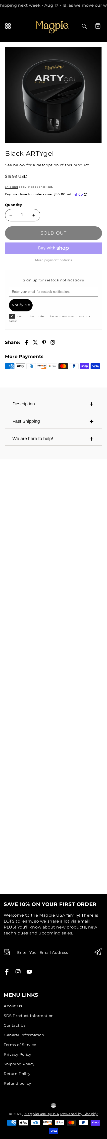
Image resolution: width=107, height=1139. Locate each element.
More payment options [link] (53, 260)
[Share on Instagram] (52, 342)
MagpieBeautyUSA (41, 1114)
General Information (24, 1035)
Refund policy (17, 1083)
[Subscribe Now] (98, 952)
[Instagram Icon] (18, 973)
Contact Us (15, 1025)
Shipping (11, 186)
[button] (97, 26)
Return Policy (17, 1073)
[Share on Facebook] (26, 342)
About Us (13, 1006)
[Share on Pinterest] (44, 342)
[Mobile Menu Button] (8, 26)
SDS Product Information (29, 1015)
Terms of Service (20, 1044)
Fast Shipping (26, 421)
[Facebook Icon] (7, 973)
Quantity (13, 205)
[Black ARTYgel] (53, 95)
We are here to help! (32, 438)
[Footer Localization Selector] (53, 1105)
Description (23, 403)
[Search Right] (84, 26)
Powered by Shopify (79, 1114)
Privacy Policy (17, 1054)
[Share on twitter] (35, 342)
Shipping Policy (19, 1064)
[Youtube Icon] (29, 973)
